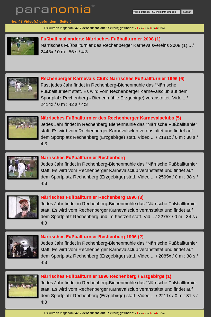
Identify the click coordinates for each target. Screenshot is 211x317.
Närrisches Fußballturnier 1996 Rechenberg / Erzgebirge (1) (106, 276)
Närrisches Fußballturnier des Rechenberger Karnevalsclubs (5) (111, 118)
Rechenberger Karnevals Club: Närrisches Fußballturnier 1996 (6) (112, 78)
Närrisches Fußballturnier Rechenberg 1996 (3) (92, 197)
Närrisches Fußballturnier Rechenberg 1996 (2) (92, 236)
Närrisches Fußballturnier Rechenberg (83, 157)
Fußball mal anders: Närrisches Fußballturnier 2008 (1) (101, 38)
